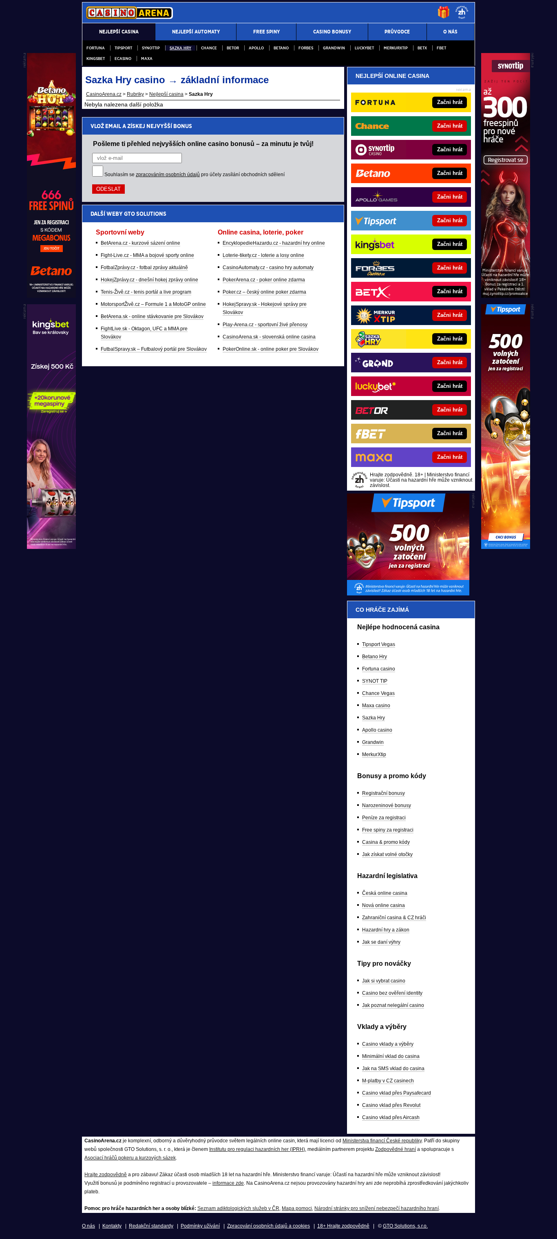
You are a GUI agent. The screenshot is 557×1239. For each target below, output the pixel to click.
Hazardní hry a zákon (385, 930)
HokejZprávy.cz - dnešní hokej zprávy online (149, 280)
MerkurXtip (374, 754)
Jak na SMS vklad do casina (393, 1068)
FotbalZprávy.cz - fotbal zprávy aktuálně (144, 267)
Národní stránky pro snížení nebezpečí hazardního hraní (376, 1208)
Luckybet (364, 48)
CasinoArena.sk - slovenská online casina (269, 337)
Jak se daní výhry (381, 942)
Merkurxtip (396, 48)
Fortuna (95, 48)
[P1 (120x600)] (505, 295)
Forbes (305, 48)
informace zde (228, 1183)
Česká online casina (384, 893)
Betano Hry (374, 656)
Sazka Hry (180, 48)
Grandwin (334, 48)
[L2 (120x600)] (51, 547)
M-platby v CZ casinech (388, 1081)
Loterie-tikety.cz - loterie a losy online (263, 255)
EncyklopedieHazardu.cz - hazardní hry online (274, 243)
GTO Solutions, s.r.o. (405, 1226)
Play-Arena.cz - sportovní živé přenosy (265, 324)
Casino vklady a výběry (387, 1044)
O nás (88, 1226)
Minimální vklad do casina (391, 1056)
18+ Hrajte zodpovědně (343, 1226)
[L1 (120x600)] (51, 295)
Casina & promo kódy (386, 842)
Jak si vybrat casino (383, 981)
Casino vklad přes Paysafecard (396, 1093)
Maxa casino (376, 705)
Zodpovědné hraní (395, 1149)
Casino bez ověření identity (392, 993)
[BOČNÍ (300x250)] (408, 593)
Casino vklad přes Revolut (391, 1105)
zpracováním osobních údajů (168, 174)
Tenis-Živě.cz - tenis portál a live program (146, 292)
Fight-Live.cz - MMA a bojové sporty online (147, 255)
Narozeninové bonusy (386, 805)
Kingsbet (95, 58)
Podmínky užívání (200, 1226)
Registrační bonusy (383, 793)
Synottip (151, 48)
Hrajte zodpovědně (105, 1174)
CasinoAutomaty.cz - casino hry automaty (268, 267)
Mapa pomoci (297, 1208)
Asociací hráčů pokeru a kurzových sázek (130, 1158)
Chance (209, 48)
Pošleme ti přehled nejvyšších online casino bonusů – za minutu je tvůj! (203, 143)
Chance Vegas (378, 693)
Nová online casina (383, 905)
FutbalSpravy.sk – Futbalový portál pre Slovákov (154, 349)
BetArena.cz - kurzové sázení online (140, 243)
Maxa (147, 58)
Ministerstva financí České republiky (382, 1141)
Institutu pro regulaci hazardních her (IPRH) (257, 1149)
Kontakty (112, 1226)
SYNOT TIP (374, 681)
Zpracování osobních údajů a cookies (268, 1226)
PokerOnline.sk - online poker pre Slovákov (270, 349)
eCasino (123, 58)
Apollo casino (377, 730)
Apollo (256, 48)
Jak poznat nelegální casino (393, 1005)
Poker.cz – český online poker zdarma (264, 292)
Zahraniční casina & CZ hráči (394, 917)
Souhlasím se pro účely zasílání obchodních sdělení (194, 174)
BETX (422, 48)
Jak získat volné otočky (387, 854)
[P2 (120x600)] (505, 547)
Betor (233, 48)
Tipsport (123, 48)
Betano (281, 48)
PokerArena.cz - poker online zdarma (264, 280)
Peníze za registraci (384, 818)
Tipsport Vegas (378, 644)
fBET (441, 48)
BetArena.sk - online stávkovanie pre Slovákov (152, 316)
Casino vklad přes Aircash (391, 1117)
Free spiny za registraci (387, 830)
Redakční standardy (151, 1226)
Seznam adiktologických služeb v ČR (238, 1208)
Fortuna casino (378, 669)
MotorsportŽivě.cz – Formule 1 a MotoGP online (153, 304)
